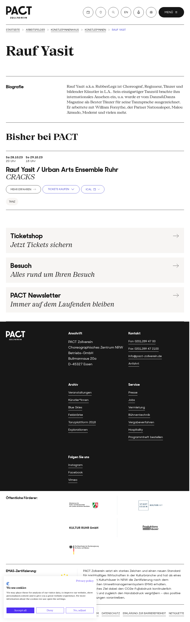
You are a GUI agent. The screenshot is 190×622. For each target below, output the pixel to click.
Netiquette (176, 613)
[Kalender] (88, 12)
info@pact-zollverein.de (145, 356)
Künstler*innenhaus (65, 29)
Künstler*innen (95, 29)
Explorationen (78, 430)
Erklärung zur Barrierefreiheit (144, 613)
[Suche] (113, 12)
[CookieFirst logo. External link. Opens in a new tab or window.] (7, 583)
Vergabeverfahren (141, 422)
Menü (169, 12)
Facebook (75, 472)
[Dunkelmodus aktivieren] (151, 12)
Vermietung (136, 407)
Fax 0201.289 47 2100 (143, 349)
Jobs (131, 400)
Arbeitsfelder (35, 29)
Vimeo (72, 480)
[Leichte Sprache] (138, 12)
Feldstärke (75, 415)
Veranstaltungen (80, 392)
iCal (89, 189)
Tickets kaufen (58, 189)
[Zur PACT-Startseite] (19, 12)
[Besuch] (101, 12)
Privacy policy (85, 580)
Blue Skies (75, 407)
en (126, 12)
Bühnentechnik (139, 415)
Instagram (75, 465)
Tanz (12, 201)
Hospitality (135, 430)
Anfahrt (133, 363)
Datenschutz (111, 613)
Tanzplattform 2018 (82, 422)
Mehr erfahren (21, 189)
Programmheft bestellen (145, 437)
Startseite (13, 29)
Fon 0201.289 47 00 (141, 341)
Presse (132, 392)
